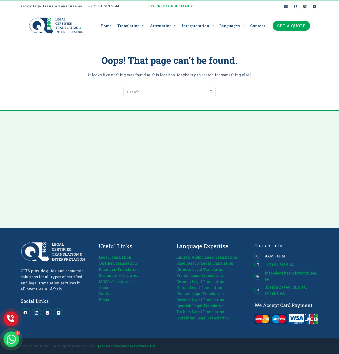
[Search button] (211, 91)
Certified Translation (118, 263)
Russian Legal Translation (200, 299)
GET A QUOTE (291, 25)
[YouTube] (314, 6)
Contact (257, 25)
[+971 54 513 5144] (257, 264)
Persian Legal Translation (200, 293)
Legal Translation (115, 257)
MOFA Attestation (115, 281)
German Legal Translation (200, 281)
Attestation (161, 25)
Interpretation (195, 25)
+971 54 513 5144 (104, 6)
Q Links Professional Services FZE (126, 346)
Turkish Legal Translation (200, 311)
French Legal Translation (199, 275)
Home (106, 25)
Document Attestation (119, 275)
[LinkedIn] (286, 6)
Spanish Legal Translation (200, 305)
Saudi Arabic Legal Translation (204, 263)
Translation (128, 25)
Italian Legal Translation (199, 287)
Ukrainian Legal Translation (202, 318)
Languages (229, 25)
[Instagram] (305, 6)
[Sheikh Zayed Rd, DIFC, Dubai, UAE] (257, 290)
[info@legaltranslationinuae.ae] (257, 276)
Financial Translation (119, 269)
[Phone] (10, 318)
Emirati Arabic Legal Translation (206, 257)
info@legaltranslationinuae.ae (52, 6)
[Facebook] (295, 6)
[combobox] (165, 91)
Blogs (104, 299)
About (104, 287)
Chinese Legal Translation (200, 269)
